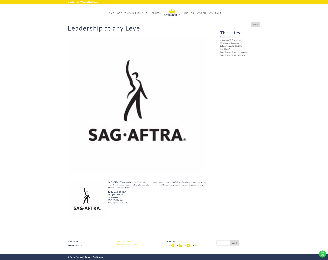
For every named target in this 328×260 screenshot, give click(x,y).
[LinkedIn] (172, 245)
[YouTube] (188, 245)
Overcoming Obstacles (229, 43)
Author (189, 13)
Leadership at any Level (229, 37)
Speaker (155, 13)
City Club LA (225, 49)
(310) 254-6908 (74, 2)
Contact (215, 13)
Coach (201, 13)
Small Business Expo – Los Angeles (234, 52)
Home (110, 13)
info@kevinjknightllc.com (127, 244)
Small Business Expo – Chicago (232, 55)
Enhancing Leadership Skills (231, 46)
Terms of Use (90, 257)
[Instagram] (196, 245)
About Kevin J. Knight (132, 13)
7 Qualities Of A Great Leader (232, 40)
